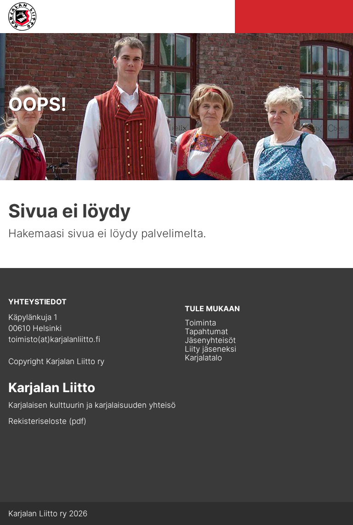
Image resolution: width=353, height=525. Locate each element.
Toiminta (200, 323)
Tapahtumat (206, 331)
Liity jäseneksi (210, 349)
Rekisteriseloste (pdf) (47, 421)
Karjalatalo (203, 358)
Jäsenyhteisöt (210, 340)
